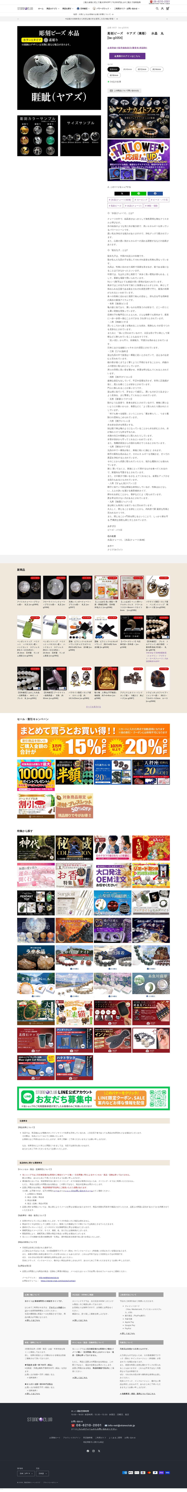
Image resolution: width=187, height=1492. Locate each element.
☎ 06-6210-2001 (160, 1)
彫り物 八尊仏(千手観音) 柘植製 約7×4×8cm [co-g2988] (106, 695)
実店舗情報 (87, 1437)
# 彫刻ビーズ (115, 205)
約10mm (129, 70)
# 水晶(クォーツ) (133, 205)
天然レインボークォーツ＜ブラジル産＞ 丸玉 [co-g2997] (80, 604)
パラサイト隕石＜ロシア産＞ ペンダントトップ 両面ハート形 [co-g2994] (157, 604)
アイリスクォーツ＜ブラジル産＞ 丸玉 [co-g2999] (28, 603)
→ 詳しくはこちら (32, 1320)
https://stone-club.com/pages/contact (58, 1281)
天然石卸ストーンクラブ (32, 1482)
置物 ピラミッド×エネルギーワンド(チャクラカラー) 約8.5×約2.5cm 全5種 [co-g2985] (80, 645)
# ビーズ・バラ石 (159, 199)
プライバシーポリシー (50, 1482)
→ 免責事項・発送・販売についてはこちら (137, 1394)
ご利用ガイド (100, 1437)
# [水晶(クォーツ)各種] (120, 199)
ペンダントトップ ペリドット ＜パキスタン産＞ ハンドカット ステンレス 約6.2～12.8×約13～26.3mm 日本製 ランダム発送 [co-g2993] (29, 648)
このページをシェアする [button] (120, 187)
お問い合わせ (130, 1437)
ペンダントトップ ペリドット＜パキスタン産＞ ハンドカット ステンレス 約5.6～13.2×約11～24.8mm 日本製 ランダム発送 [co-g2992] (54, 648)
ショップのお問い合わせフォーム (79, 1191)
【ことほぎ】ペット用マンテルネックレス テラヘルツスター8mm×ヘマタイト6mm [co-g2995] (131, 606)
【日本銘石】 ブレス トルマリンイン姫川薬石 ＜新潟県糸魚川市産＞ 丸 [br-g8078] (157, 651)
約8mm (113, 69)
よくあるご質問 (115, 1437)
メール (56, 1191)
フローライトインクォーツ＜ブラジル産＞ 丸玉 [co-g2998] (54, 604)
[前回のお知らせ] (18, 19)
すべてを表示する (93, 706)
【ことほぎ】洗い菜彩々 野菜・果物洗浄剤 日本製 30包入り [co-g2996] (106, 604)
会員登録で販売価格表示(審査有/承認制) (127, 47)
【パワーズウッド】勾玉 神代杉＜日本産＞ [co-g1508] (131, 644)
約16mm (114, 75)
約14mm (157, 69)
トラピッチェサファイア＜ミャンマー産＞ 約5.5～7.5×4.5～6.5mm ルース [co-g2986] (157, 696)
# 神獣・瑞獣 (151, 205)
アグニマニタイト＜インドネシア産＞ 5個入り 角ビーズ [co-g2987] (132, 695)
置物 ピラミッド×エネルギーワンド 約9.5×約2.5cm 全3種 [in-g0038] (106, 644)
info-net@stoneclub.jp (49, 1277)
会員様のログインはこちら (127, 56)
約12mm (142, 69)
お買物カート (55, 1437)
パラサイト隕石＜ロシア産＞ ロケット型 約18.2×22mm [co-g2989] (80, 695)
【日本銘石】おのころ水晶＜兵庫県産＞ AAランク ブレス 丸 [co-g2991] (28, 695)
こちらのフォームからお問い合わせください (97, 1429)
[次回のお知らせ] (167, 19)
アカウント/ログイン (72, 1437)
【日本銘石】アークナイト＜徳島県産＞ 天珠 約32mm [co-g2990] (54, 695)
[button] (157, 8)
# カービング (141, 199)
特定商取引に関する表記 (93, 1442)
